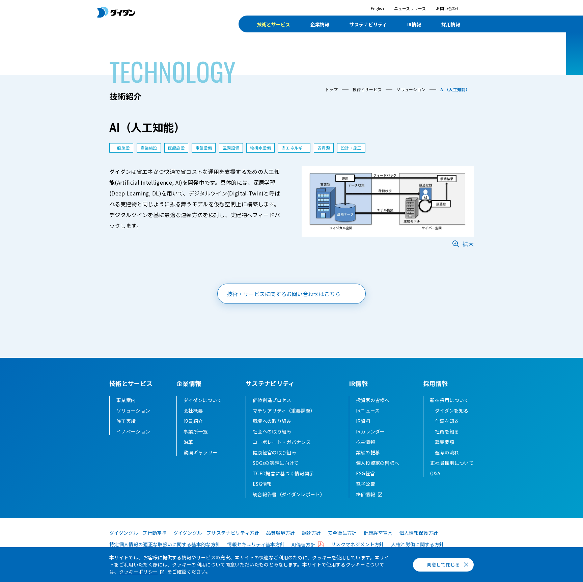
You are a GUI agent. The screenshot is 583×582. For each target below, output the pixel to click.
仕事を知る (447, 421)
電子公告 (365, 483)
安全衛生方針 (342, 532)
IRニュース (368, 410)
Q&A (435, 473)
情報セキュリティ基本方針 (256, 544)
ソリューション (410, 89)
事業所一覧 (196, 431)
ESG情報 (262, 483)
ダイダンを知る (451, 410)
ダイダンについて (203, 400)
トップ (331, 89)
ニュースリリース (410, 8)
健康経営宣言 (378, 532)
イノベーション (133, 431)
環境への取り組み (272, 421)
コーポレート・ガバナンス (282, 442)
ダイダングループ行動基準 (138, 532)
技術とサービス (273, 24)
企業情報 (319, 24)
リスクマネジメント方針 (357, 544)
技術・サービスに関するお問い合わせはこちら (283, 294)
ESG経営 (365, 473)
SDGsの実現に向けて (276, 462)
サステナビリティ (368, 24)
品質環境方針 (280, 532)
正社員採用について (452, 462)
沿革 (188, 442)
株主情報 (365, 442)
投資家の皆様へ (373, 400)
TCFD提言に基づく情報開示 (283, 473)
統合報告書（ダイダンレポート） (289, 494)
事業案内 (126, 400)
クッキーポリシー (138, 571)
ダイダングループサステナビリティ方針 (216, 532)
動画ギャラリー (200, 452)
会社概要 (193, 410)
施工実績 (126, 421)
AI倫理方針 (303, 544)
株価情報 (365, 494)
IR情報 (414, 24)
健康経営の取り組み (274, 452)
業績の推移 (368, 452)
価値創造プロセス (272, 400)
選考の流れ (447, 452)
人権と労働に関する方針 (417, 544)
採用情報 (450, 24)
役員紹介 (193, 421)
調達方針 (311, 532)
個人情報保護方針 (418, 532)
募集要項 (444, 442)
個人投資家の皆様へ (377, 462)
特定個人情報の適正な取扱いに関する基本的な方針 (164, 544)
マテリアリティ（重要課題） (284, 410)
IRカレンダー (370, 431)
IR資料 (363, 421)
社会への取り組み (272, 431)
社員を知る (447, 431)
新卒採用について (449, 400)
